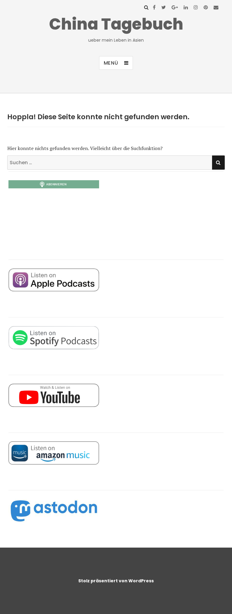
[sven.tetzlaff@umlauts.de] (216, 7)
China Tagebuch (116, 24)
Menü (111, 62)
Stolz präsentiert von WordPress (116, 581)
